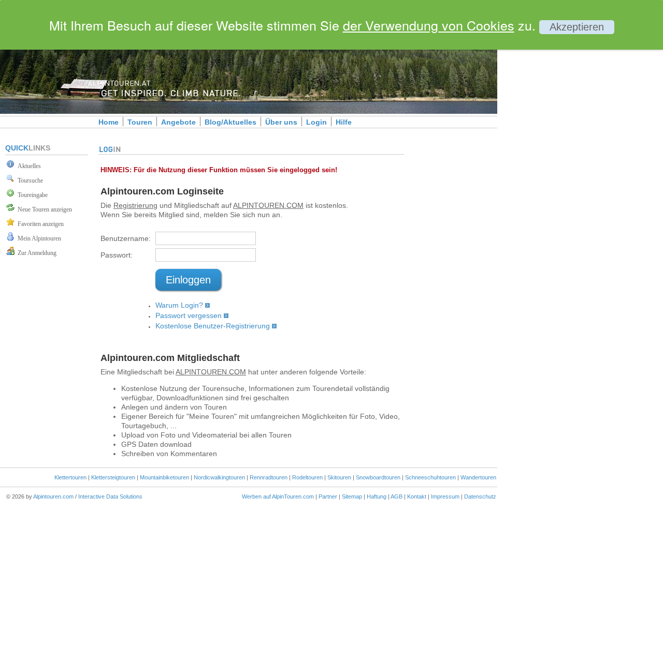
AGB (396, 496)
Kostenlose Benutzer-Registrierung (212, 326)
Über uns (281, 122)
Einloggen (188, 279)
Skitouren (339, 477)
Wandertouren (478, 477)
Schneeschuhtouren (430, 477)
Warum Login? (179, 305)
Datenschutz (480, 496)
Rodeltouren (307, 477)
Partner (328, 496)
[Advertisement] (585, 177)
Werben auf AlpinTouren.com (278, 496)
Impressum (445, 496)
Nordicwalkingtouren (219, 477)
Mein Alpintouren (38, 238)
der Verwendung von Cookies (428, 25)
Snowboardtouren (378, 477)
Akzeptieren (577, 27)
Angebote (178, 122)
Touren (139, 122)
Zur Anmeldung (35, 253)
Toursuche (29, 180)
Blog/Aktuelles (230, 122)
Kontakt (416, 496)
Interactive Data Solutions (110, 496)
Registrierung (135, 205)
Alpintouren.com (53, 496)
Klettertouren (70, 477)
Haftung (376, 496)
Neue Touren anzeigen (43, 209)
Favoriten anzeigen (39, 224)
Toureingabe (31, 195)
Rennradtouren (268, 477)
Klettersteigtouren (113, 477)
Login (316, 122)
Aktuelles (28, 166)
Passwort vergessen (188, 315)
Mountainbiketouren (164, 477)
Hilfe (344, 122)
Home (108, 122)
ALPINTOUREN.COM (268, 205)
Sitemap (352, 496)
